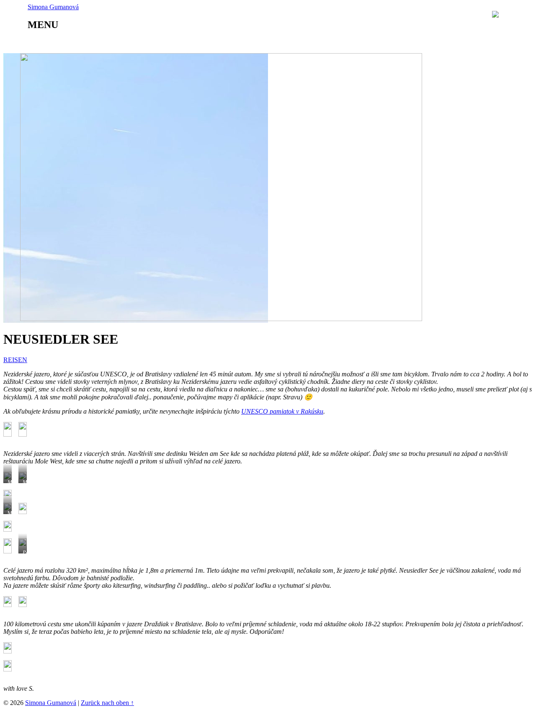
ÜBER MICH (73, 43)
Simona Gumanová (50, 702)
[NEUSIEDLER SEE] (221, 318)
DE (523, 14)
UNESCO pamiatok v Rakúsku (282, 411)
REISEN (126, 43)
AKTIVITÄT (264, 43)
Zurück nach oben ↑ (107, 702)
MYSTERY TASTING (191, 43)
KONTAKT (320, 43)
